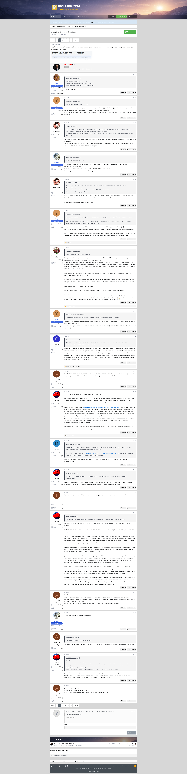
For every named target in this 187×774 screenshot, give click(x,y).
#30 (135, 371)
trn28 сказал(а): (71, 516)
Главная (130, 766)
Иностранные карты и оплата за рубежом (73, 745)
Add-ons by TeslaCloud (106, 768)
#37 (135, 612)
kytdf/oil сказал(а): (71, 183)
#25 (135, 179)
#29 (135, 336)
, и (73, 366)
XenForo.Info (96, 771)
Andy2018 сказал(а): (72, 658)
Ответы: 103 (59, 44)
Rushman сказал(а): (72, 444)
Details (103, 770)
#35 (135, 512)
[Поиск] (135, 16)
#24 (135, 154)
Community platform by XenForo (88, 768)
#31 (135, 391)
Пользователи (82, 17)
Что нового (67, 17)
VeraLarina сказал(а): (72, 78)
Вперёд (76, 40)
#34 (135, 492)
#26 (135, 210)
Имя (65, 724)
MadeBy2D (96, 770)
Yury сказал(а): (70, 126)
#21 (135, 74)
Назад (52, 40)
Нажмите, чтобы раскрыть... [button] (93, 60)
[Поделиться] (136, 44)
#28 (135, 311)
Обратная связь (116, 766)
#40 (135, 685)
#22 (135, 97)
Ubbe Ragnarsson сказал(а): (74, 314)
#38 (135, 634)
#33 (135, 469)
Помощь (124, 766)
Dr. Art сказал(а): (71, 473)
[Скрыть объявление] (135, 22)
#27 (135, 247)
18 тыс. (71, 35)
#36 (135, 592)
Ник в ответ (132, 92)
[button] (60, 16)
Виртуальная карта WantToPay (64, 743)
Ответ (124, 92)
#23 (135, 122)
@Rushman (67, 615)
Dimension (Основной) (59, 766)
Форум (55, 17)
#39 (135, 654)
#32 (135, 440)
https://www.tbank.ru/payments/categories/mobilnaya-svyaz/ (101, 407)
